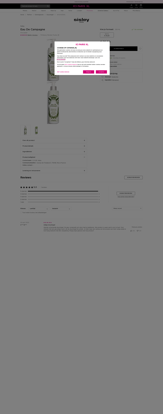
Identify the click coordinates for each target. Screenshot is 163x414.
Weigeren (88, 71)
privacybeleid (61, 59)
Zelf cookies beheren (63, 71)
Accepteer (101, 71)
